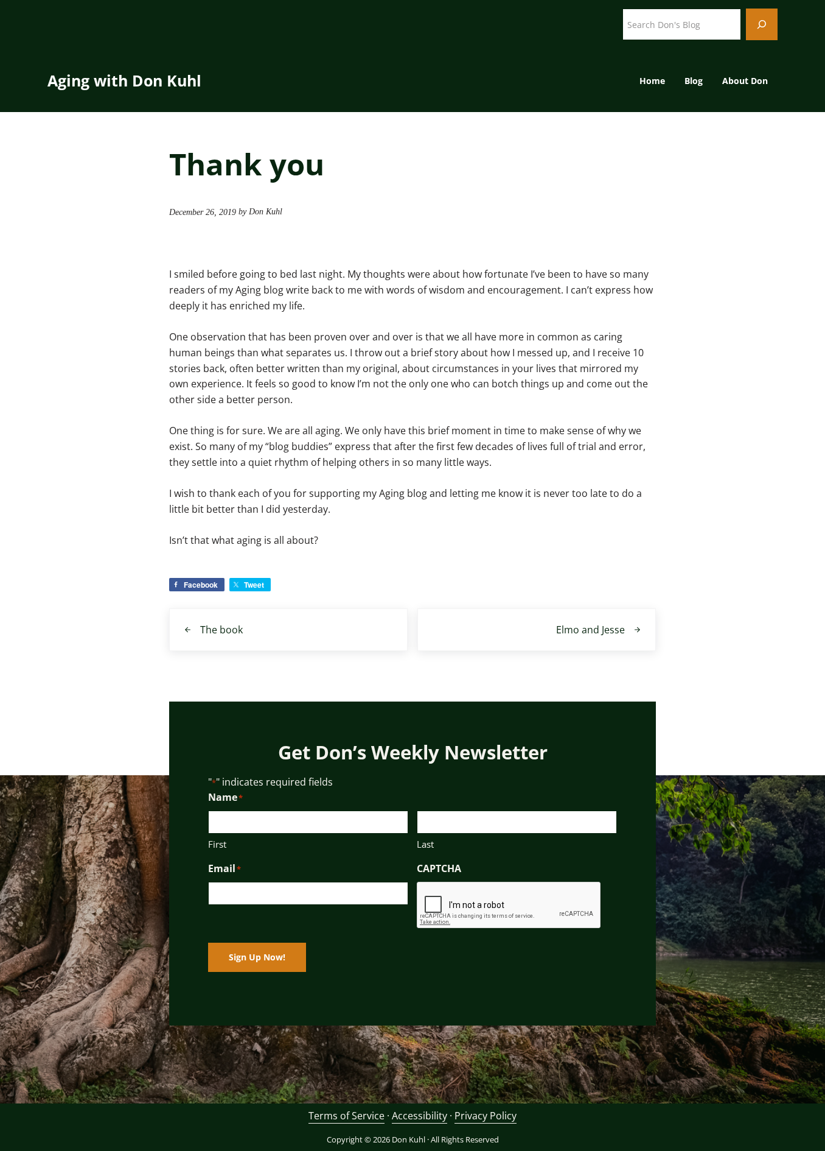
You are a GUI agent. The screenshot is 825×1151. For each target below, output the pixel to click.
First (217, 844)
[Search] (762, 24)
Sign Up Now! (257, 957)
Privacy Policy (485, 1115)
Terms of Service (346, 1115)
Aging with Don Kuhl (124, 80)
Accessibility (419, 1115)
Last (425, 844)
